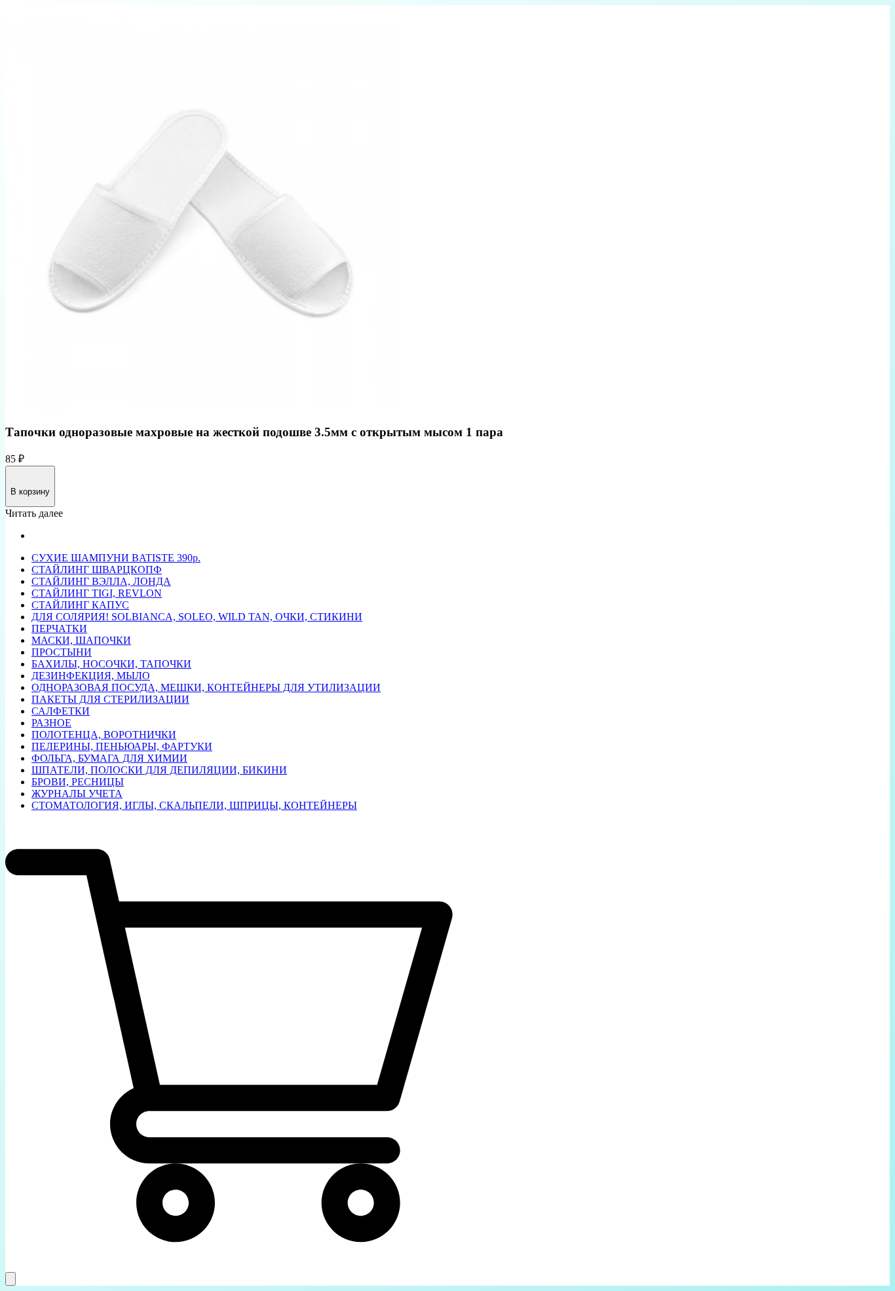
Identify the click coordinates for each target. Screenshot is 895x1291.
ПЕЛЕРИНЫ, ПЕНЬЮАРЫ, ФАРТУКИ (121, 746)
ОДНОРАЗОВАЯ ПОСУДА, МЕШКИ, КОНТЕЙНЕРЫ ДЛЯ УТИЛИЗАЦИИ (206, 687)
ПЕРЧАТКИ (59, 628)
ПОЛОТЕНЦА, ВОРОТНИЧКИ (103, 734)
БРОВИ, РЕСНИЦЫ (77, 781)
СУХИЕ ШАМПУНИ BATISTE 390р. (115, 557)
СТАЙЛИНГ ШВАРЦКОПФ (96, 569)
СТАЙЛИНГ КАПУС (80, 604)
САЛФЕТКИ (60, 711)
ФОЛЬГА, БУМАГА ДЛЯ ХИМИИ (109, 758)
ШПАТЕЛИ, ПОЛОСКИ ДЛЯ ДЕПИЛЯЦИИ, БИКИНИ (159, 770)
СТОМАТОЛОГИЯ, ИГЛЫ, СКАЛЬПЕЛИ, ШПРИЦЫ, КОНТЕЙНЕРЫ (194, 805)
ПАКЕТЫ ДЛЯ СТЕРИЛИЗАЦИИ (110, 699)
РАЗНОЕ (51, 722)
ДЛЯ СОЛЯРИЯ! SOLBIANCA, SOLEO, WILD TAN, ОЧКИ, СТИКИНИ (196, 616)
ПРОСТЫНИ (61, 652)
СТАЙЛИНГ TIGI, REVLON (96, 593)
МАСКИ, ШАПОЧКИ (81, 640)
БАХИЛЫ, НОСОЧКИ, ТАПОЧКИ (111, 663)
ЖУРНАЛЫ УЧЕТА (77, 793)
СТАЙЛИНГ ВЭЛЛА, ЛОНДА (101, 581)
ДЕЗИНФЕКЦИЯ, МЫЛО (90, 675)
